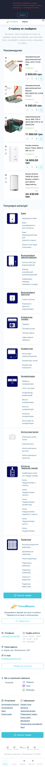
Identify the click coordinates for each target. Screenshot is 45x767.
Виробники (25, 721)
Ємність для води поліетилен (29, 245)
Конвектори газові (29, 360)
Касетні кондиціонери (28, 408)
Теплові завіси (28, 333)
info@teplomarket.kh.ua (11, 659)
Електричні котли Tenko (29, 438)
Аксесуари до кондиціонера (28, 422)
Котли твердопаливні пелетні (28, 492)
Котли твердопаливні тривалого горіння (29, 511)
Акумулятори (7, 708)
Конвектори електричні (27, 366)
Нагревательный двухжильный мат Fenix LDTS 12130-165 (33, 61)
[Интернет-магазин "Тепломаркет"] (23, 606)
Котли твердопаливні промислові (28, 502)
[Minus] (28, 79)
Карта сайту (25, 717)
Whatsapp (30, 690)
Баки (23, 213)
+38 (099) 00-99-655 (11, 636)
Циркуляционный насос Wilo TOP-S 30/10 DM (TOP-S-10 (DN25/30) (34, 121)
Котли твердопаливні (28, 529)
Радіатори (26, 540)
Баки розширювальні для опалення (28, 225)
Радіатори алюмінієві (26, 571)
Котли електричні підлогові (29, 456)
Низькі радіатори (29, 558)
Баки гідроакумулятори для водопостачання (29, 236)
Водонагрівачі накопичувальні (28, 256)
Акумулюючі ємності (10, 704)
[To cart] (41, 79)
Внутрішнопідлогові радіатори (30, 545)
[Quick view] (6, 58)
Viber (28, 686)
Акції (22, 727)
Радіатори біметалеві (26, 585)
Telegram (30, 682)
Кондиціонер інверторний (27, 394)
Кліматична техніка (26, 318)
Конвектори (27, 349)
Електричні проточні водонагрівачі (28, 306)
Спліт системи (28, 388)
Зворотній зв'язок (28, 711)
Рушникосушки (28, 328)
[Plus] (36, 79)
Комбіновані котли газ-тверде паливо (30, 474)
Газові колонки (28, 299)
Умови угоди (25, 704)
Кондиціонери (28, 376)
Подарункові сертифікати (31, 724)
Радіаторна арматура (27, 564)
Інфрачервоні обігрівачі (27, 338)
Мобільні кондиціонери (28, 382)
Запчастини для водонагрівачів (29, 263)
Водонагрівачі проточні (28, 293)
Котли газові (7, 714)
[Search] (37, 21)
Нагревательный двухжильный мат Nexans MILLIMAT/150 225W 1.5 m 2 (34, 90)
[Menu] (3, 21)
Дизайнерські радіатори (28, 552)
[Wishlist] (6, 61)
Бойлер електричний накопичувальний (29, 272)
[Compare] (6, 65)
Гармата (25, 324)
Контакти (24, 708)
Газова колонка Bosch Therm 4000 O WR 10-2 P (34, 148)
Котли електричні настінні (29, 449)
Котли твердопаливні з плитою (29, 482)
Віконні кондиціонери (28, 401)
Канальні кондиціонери (28, 415)
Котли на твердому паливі (29, 467)
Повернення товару (28, 714)
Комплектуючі (28, 444)
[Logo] (12, 21)
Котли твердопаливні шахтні (28, 521)
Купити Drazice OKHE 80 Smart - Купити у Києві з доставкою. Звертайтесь (32, 179)
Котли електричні (29, 432)
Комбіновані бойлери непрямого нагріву (30, 281)
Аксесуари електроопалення (29, 354)
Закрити (22, 15)
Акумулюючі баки (29, 218)
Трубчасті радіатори (26, 578)
